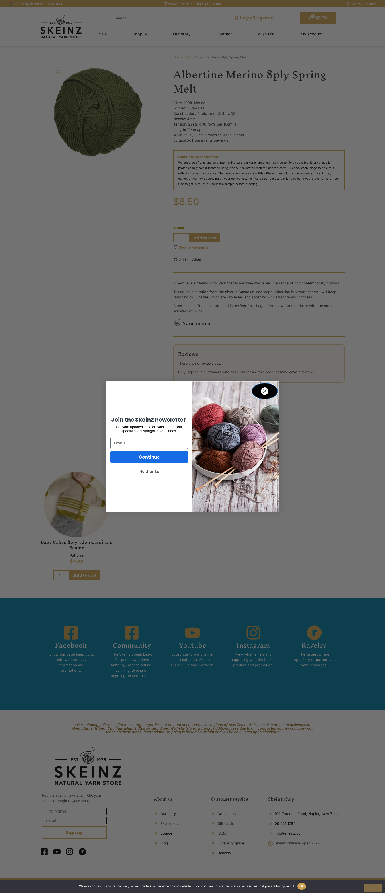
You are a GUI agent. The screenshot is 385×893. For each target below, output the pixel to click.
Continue (149, 457)
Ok (302, 886)
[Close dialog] (265, 391)
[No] (373, 888)
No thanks (149, 471)
